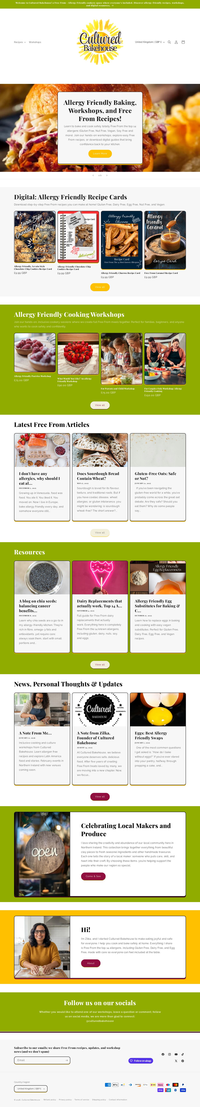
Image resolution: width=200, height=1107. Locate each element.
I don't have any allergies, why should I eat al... (39, 478)
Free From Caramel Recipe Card (161, 273)
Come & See (93, 876)
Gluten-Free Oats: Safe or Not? (155, 476)
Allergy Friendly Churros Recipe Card (120, 273)
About (90, 963)
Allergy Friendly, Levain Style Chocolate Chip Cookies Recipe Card (33, 267)
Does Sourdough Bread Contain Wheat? (98, 476)
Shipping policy (99, 1100)
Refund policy (50, 1100)
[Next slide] (106, 175)
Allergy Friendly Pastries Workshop (32, 376)
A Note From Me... (35, 732)
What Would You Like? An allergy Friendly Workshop (75, 380)
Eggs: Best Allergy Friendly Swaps (151, 735)
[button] (19, 42)
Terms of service (82, 1100)
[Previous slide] (93, 175)
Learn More (100, 153)
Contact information (118, 1100)
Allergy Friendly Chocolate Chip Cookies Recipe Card (74, 268)
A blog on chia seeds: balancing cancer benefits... (38, 606)
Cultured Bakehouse (31, 1100)
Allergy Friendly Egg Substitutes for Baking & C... (157, 606)
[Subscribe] (66, 1060)
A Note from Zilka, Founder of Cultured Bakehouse (95, 737)
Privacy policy (65, 1100)
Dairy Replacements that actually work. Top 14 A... (99, 603)
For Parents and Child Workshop (118, 388)
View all (100, 287)
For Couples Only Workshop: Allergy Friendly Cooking (163, 390)
